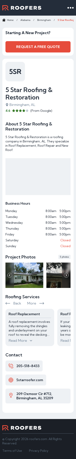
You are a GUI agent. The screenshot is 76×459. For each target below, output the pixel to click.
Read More (18, 340)
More (31, 303)
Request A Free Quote (38, 46)
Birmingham (44, 20)
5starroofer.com (29, 380)
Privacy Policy (38, 451)
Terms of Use (12, 451)
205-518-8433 (28, 366)
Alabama (25, 20)
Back (17, 303)
